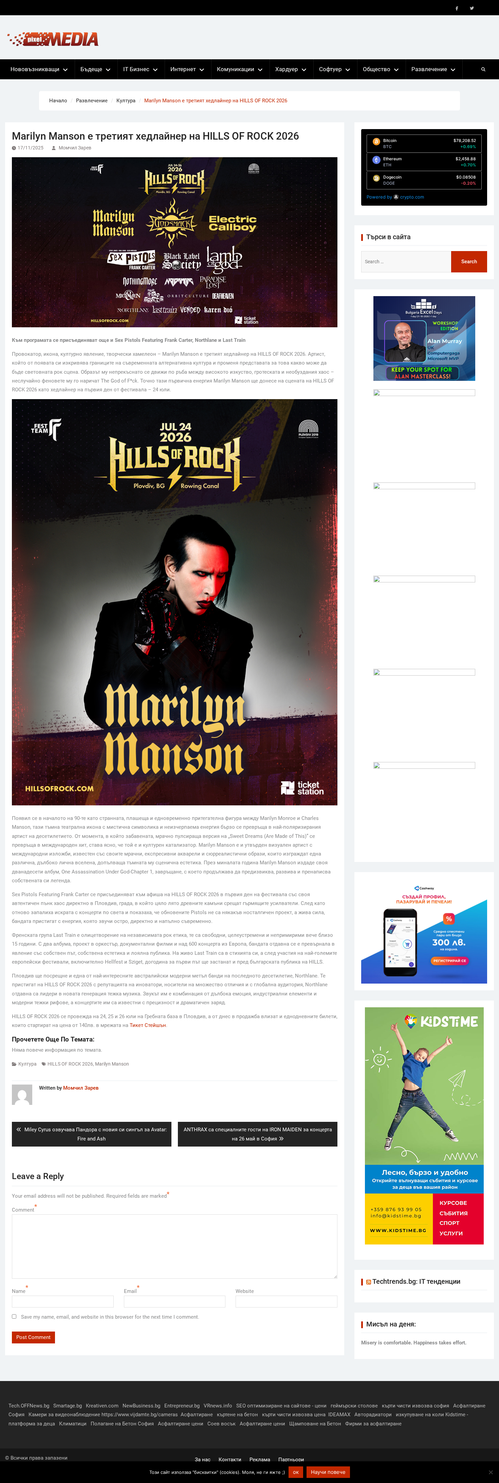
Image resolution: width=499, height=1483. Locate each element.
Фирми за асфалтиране (373, 1424)
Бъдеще (91, 69)
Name (18, 1291)
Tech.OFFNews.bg (28, 1406)
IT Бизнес (136, 69)
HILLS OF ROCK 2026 (70, 1064)
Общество (376, 69)
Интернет (183, 69)
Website (245, 1291)
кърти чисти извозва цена (294, 1415)
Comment (23, 1210)
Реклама (260, 1460)
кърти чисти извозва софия (415, 1406)
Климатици (73, 1424)
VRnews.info (218, 1406)
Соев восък (221, 1424)
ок (296, 1472)
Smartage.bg (67, 1406)
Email (130, 1291)
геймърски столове (354, 1406)
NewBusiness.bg (141, 1406)
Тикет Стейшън (148, 1025)
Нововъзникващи (35, 69)
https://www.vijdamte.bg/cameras (139, 1415)
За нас (202, 1460)
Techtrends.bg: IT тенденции (416, 1281)
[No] (490, 1472)
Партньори (291, 1460)
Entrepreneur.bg (182, 1406)
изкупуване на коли (420, 1415)
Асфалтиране (197, 1415)
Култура (27, 1064)
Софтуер (330, 69)
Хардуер (286, 69)
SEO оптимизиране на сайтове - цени (281, 1406)
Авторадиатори (373, 1415)
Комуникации (235, 69)
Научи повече (328, 1472)
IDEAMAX (339, 1415)
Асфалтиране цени (180, 1424)
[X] (472, 8)
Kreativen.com (102, 1406)
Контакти (230, 1460)
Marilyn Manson (112, 1064)
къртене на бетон (237, 1415)
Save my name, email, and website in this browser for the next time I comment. (110, 1317)
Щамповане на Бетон (315, 1424)
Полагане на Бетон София (122, 1424)
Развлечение (429, 69)
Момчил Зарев (75, 147)
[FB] (457, 8)
